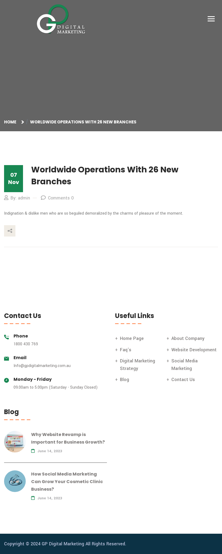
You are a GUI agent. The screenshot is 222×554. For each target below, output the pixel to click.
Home (11, 122)
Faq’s (125, 350)
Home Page (132, 338)
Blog (124, 379)
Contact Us (183, 379)
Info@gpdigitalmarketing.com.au (42, 366)
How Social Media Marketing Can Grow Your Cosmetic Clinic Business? (67, 481)
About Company (187, 338)
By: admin (20, 198)
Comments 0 (61, 198)
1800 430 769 (26, 344)
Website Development (194, 350)
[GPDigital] (63, 19)
